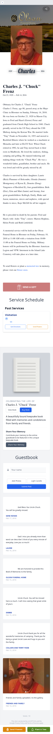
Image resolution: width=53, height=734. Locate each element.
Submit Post (26, 486)
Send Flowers (37, 327)
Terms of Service (33, 723)
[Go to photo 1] (25, 692)
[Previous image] (5, 675)
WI (11, 322)
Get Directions (15, 327)
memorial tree (32, 265)
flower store (22, 269)
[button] (26, 676)
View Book (12, 410)
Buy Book (25, 410)
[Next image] (47, 675)
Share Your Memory (16, 445)
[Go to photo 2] (27, 691)
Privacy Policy (19, 723)
